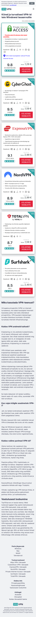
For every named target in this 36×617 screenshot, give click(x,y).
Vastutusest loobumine (18, 588)
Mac (18, 551)
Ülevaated (18, 597)
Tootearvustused (18, 560)
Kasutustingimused (18, 585)
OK (32, 3)
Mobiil (18, 553)
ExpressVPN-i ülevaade (18, 567)
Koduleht (18, 595)
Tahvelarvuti (18, 555)
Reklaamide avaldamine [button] (28, 20)
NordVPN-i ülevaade (18, 569)
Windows (18, 549)
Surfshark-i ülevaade (18, 574)
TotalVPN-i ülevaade (18, 576)
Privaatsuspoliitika (18, 583)
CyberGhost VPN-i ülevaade (18, 565)
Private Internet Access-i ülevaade (18, 572)
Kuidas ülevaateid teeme (18, 599)
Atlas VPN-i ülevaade (18, 562)
